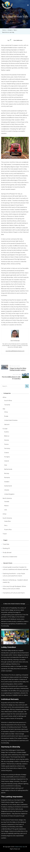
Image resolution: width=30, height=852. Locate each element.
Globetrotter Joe (19, 846)
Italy (5, 465)
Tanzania (7, 404)
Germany (7, 448)
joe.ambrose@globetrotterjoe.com (15, 351)
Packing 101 (6, 548)
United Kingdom (9, 494)
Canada (6, 501)
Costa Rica (7, 521)
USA (5, 510)
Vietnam (6, 424)
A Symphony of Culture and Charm (14, 593)
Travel (5, 533)
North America (7, 498)
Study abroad (7, 552)
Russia (6, 416)
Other (4, 514)
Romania (7, 477)
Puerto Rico (8, 529)
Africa (4, 397)
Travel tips (6, 544)
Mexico (6, 505)
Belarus (6, 436)
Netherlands (8, 469)
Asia (4, 409)
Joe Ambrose (18, 40)
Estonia (6, 440)
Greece (6, 452)
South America (7, 518)
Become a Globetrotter (10, 556)
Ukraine (6, 490)
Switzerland (8, 486)
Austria (6, 432)
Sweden (6, 481)
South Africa (8, 400)
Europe (5, 428)
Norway (6, 473)
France (6, 444)
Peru (5, 525)
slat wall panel (24, 690)
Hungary (7, 456)
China (6, 412)
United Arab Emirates (10, 420)
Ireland (6, 461)
